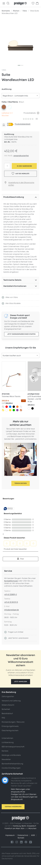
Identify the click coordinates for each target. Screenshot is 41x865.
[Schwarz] (14, 406)
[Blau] (10, 406)
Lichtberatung (8, 742)
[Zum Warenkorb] (37, 3)
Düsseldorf (31, 826)
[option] (4, 107)
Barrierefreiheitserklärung (12, 764)
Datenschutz (23, 835)
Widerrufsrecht (8, 705)
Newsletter (6, 759)
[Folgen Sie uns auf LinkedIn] (21, 842)
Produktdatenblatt (22, 124)
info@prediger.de (11, 610)
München (32, 828)
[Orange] (17, 406)
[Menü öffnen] (4, 3)
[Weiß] (6, 410)
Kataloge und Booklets (11, 755)
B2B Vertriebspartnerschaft (13, 747)
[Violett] (17, 410)
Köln (22, 828)
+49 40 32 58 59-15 (11, 602)
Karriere (5, 751)
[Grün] (14, 410)
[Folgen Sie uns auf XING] (30, 842)
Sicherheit (6, 709)
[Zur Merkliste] (33, 3)
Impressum (10, 835)
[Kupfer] (21, 410)
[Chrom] (21, 406)
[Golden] (3, 410)
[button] (20, 681)
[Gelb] (10, 410)
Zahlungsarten (8, 696)
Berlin (24, 826)
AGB (33, 835)
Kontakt (21, 838)
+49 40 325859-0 (10, 594)
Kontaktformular (11, 581)
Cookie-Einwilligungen (11, 768)
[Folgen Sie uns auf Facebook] (12, 842)
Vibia (4, 70)
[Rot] (6, 406)
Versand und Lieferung (11, 701)
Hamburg (17, 826)
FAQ (3, 718)
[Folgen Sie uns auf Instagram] (16, 842)
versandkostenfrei (21, 156)
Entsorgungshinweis (10, 726)
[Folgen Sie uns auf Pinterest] (26, 842)
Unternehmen (7, 738)
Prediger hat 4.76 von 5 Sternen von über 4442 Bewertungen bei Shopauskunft (24, 797)
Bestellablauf (7, 713)
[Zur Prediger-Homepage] (20, 3)
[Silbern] (3, 406)
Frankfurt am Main (12, 828)
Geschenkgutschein (10, 730)
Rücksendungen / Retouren (13, 722)
